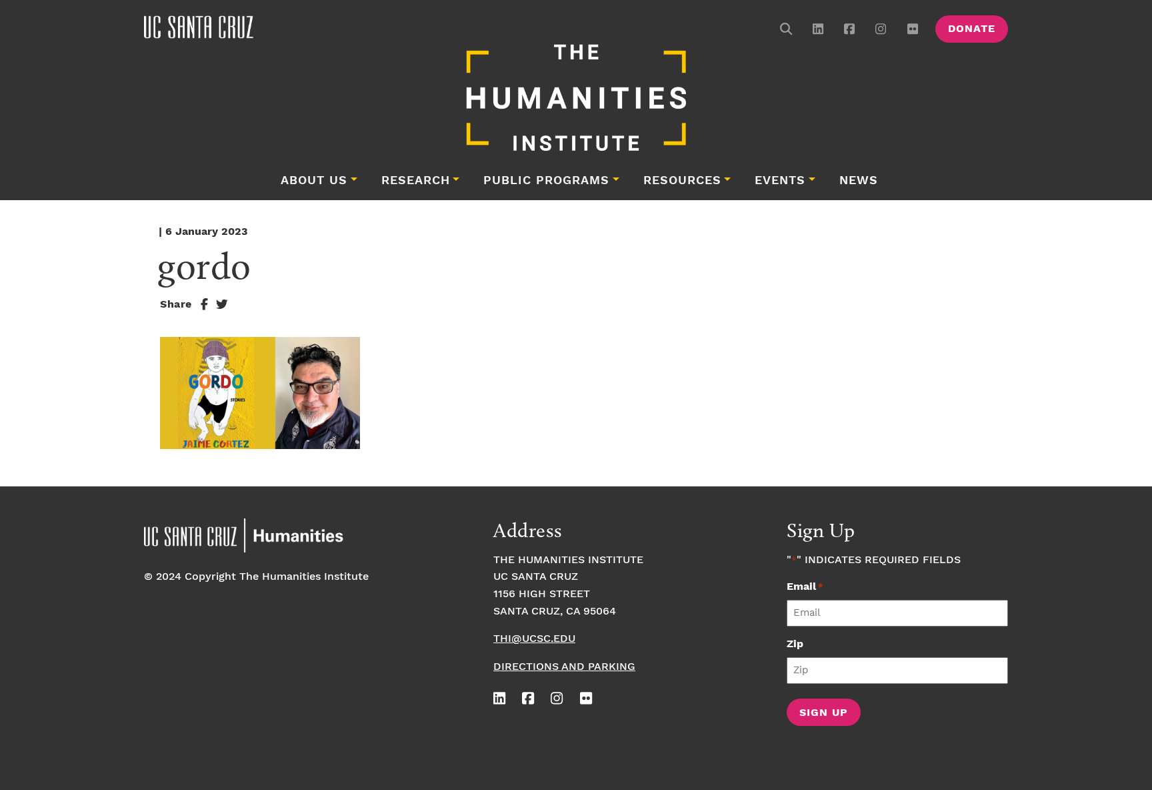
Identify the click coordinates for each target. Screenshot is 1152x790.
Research (415, 180)
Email (805, 587)
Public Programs (546, 180)
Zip (795, 644)
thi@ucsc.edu (534, 639)
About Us (314, 180)
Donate (971, 29)
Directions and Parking (564, 667)
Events (780, 180)
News (858, 180)
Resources (682, 180)
